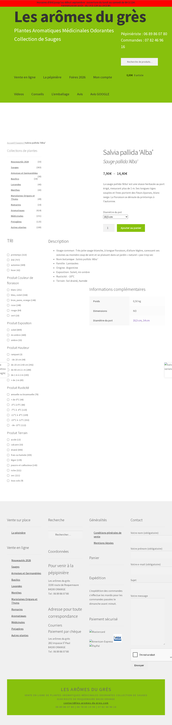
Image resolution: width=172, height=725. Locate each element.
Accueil (10, 142)
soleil (16, 329)
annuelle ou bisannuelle (24, 394)
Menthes (15, 190)
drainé (17, 449)
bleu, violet (19, 294)
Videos (19, 94)
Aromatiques (18, 210)
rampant (16, 354)
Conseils (37, 94)
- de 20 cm (18, 359)
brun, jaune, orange (23, 300)
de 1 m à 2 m (20, 374)
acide (16, 439)
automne (18, 264)
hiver (15, 270)
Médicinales (17, 215)
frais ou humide (21, 454)
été (15, 259)
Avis (80, 94)
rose (16, 305)
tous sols (17, 480)
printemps (19, 254)
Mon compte (102, 77)
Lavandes (16, 184)
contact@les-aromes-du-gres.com (86, 702)
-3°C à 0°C (18, 404)
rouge (16, 310)
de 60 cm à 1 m (21, 369)
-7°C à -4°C (19, 409)
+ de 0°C (17, 399)
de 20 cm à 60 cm (22, 364)
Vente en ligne (25, 77)
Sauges (19, 142)
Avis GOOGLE (99, 94)
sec (15, 475)
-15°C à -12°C (20, 420)
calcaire (17, 444)
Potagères (16, 221)
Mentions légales (104, 543)
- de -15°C (18, 425)
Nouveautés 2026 (20, 161)
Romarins (16, 204)
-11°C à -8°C (19, 414)
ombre (16, 340)
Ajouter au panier (131, 228)
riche (16, 470)
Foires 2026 (77, 77)
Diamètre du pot (112, 212)
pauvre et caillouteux (24, 465)
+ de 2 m (17, 380)
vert (15, 315)
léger (16, 460)
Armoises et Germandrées (24, 173)
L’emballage (60, 94)
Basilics (15, 178)
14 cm (146, 320)
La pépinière (52, 77)
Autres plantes (18, 227)
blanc (16, 289)
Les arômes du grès (80, 16)
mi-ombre (18, 334)
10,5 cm (137, 320)
